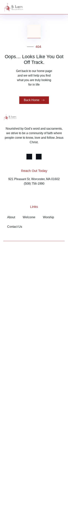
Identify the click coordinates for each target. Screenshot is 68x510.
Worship (48, 217)
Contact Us (14, 226)
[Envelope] (39, 156)
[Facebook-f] (29, 156)
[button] (62, 5)
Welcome (29, 217)
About (11, 217)
